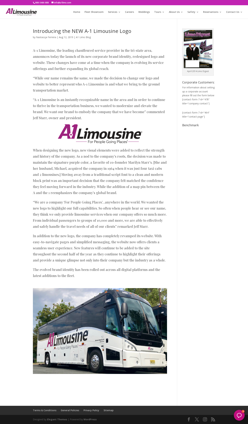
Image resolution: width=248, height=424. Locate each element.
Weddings (144, 12)
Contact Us (232, 12)
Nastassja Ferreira (46, 37)
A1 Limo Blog (83, 37)
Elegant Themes (57, 419)
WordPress (90, 419)
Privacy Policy (91, 410)
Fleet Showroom (94, 12)
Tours (157, 12)
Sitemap (109, 410)
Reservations (210, 12)
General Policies (70, 410)
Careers (129, 12)
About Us (174, 12)
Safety (191, 12)
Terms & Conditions (44, 410)
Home (76, 12)
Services (112, 12)
